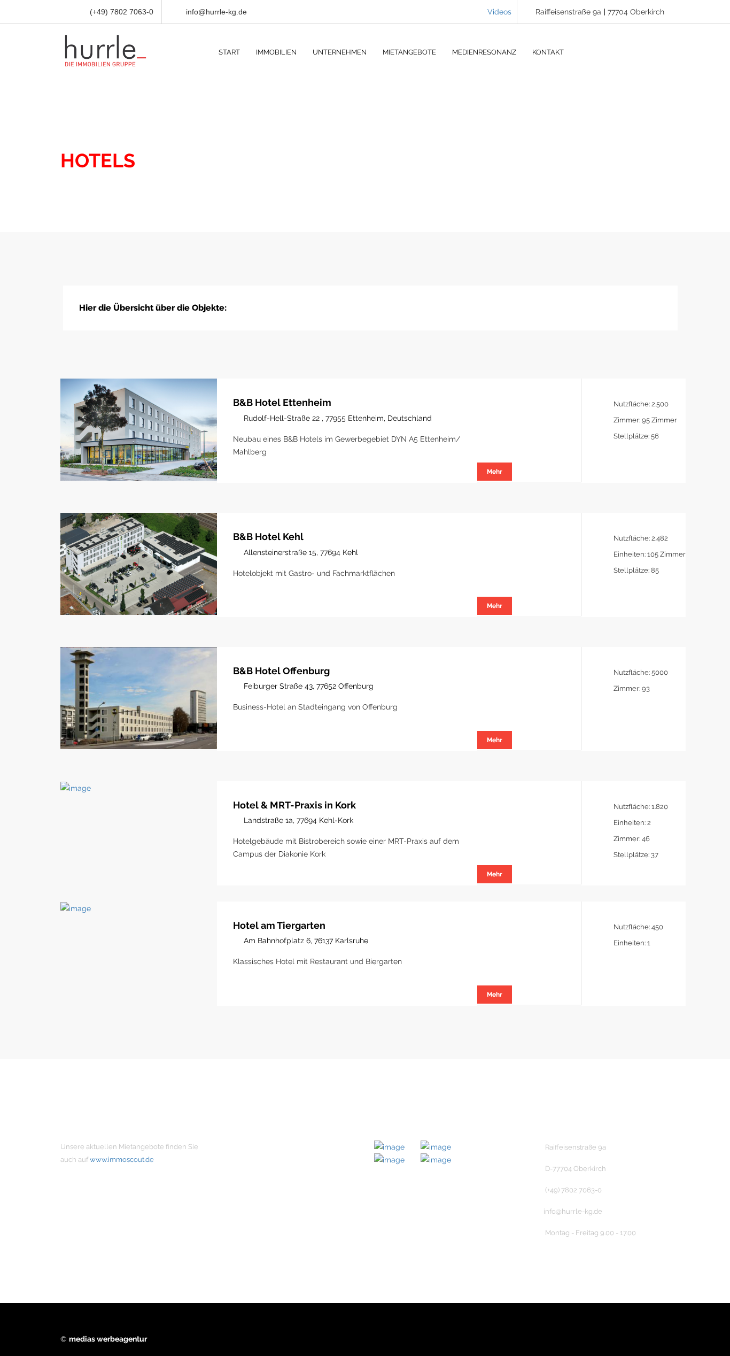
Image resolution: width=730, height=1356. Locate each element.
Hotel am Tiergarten (279, 925)
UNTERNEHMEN (340, 52)
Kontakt (249, 1183)
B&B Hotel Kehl (268, 536)
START (229, 52)
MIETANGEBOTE (409, 52)
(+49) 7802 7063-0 (120, 11)
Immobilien (255, 1165)
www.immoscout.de (122, 1159)
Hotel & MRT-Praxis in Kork (294, 805)
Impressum (255, 1201)
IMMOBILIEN (276, 52)
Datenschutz (258, 1219)
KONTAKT (548, 52)
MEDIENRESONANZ (484, 52)
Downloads (255, 1238)
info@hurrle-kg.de (216, 11)
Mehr (494, 471)
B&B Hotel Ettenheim (282, 402)
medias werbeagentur (108, 1339)
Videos (499, 11)
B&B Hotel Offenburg (281, 670)
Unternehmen (260, 1147)
